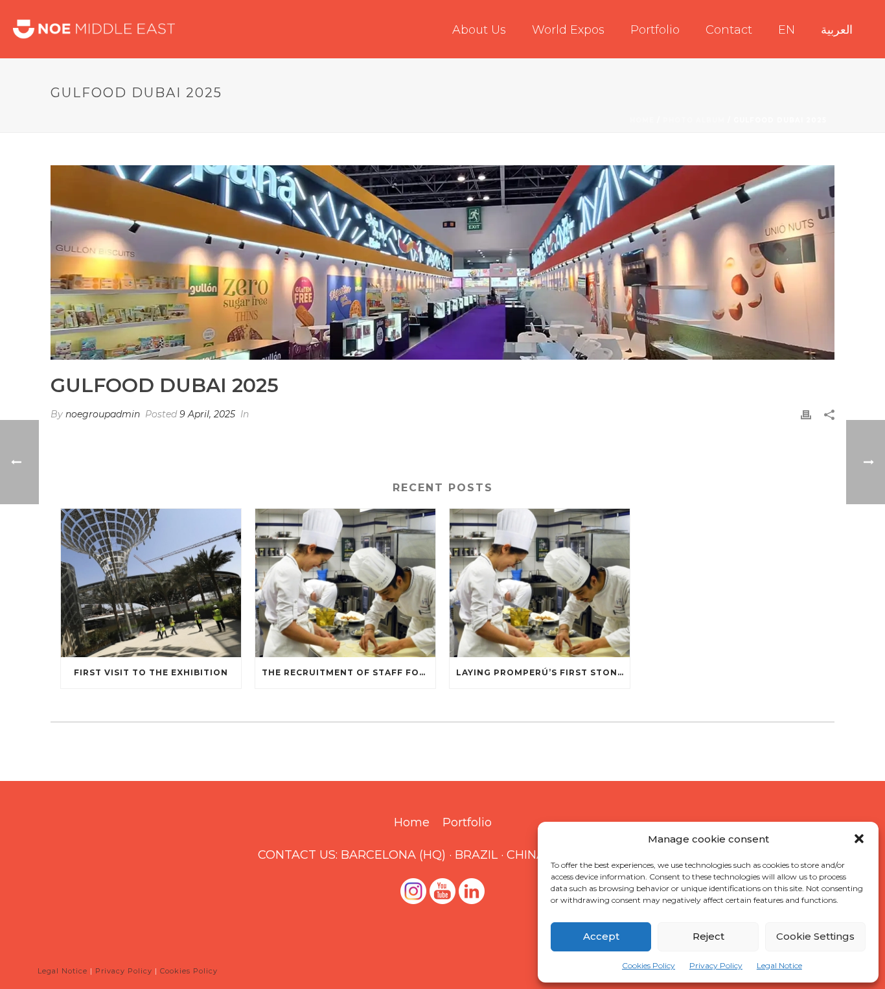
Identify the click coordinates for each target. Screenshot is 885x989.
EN (786, 30)
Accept (601, 936)
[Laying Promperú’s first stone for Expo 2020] (540, 583)
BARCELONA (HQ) (393, 855)
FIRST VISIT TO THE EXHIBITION (151, 672)
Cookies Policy (648, 965)
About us (479, 30)
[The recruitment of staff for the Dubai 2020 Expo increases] (345, 583)
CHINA (526, 855)
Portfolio (655, 30)
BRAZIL (476, 855)
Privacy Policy (715, 965)
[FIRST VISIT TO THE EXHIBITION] (151, 583)
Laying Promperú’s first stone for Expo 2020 (543, 672)
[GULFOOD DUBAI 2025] (442, 262)
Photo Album (694, 120)
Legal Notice (779, 965)
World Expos (568, 30)
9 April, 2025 (207, 414)
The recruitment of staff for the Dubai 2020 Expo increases (348, 672)
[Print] (806, 414)
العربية (837, 30)
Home (642, 120)
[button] (859, 838)
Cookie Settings (815, 936)
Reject (708, 936)
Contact (729, 30)
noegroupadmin (102, 414)
